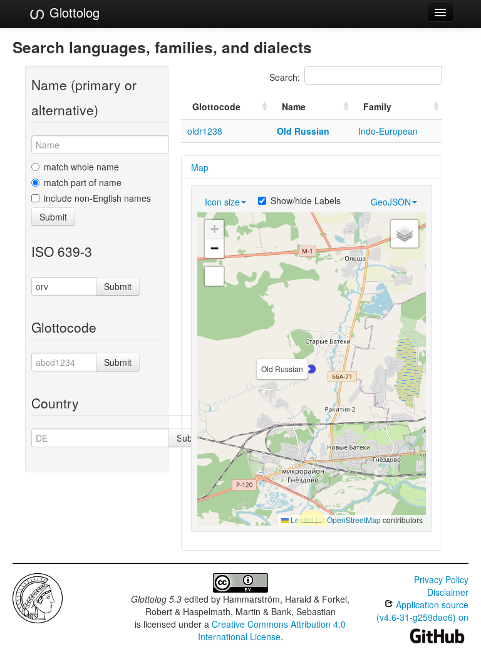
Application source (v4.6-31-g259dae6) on (422, 610)
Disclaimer (447, 592)
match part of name (83, 182)
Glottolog (73, 12)
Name (294, 106)
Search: (284, 77)
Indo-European (388, 131)
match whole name (81, 166)
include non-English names (97, 198)
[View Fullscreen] (214, 276)
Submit (53, 216)
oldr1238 (204, 131)
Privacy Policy (441, 579)
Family (377, 106)
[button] (311, 369)
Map (200, 167)
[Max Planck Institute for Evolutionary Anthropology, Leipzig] (38, 597)
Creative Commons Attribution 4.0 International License (272, 630)
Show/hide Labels (306, 200)
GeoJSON (391, 201)
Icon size (222, 201)
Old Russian (303, 131)
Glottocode (216, 106)
